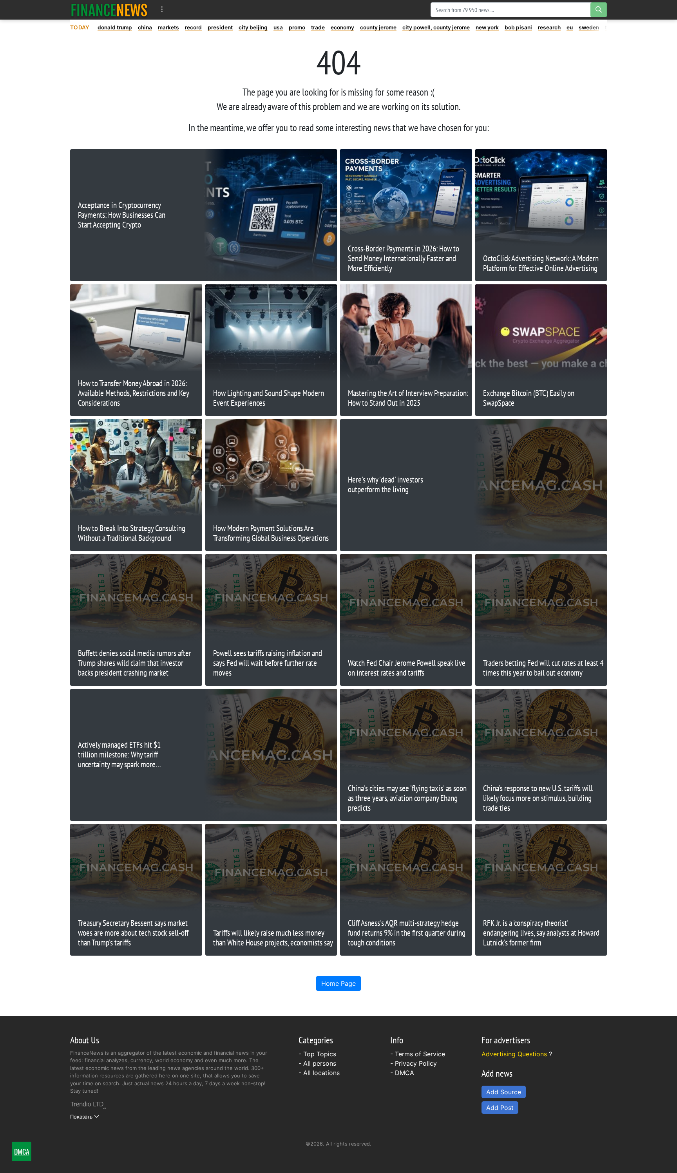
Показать (81, 1116)
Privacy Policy (416, 1063)
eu (570, 27)
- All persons (317, 1063)
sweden (589, 27)
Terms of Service (420, 1054)
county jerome (378, 27)
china (145, 27)
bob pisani (518, 27)
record (193, 27)
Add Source (503, 1092)
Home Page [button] (338, 983)
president (220, 27)
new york (487, 27)
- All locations (319, 1073)
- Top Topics (317, 1054)
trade (318, 27)
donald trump (115, 27)
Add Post (500, 1108)
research (549, 27)
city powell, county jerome (436, 27)
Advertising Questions (514, 1054)
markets (168, 27)
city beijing (253, 27)
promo (297, 27)
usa (278, 27)
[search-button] (598, 9)
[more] (162, 9)
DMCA (404, 1073)
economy (342, 27)
